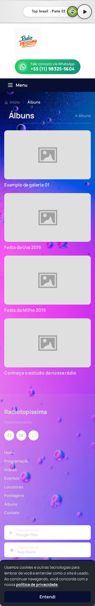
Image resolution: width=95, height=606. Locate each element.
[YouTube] (21, 435)
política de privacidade (37, 584)
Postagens (14, 495)
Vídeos (10, 469)
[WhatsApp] (33, 435)
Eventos (11, 478)
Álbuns (10, 504)
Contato (12, 512)
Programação (16, 461)
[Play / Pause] (84, 11)
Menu (21, 85)
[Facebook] (9, 435)
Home (9, 452)
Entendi (47, 597)
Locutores (13, 486)
